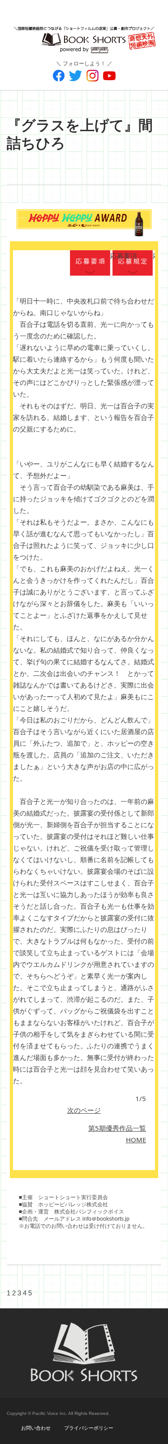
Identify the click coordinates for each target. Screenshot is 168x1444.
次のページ (84, 1110)
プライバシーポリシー (88, 1428)
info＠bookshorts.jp (105, 1219)
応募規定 (132, 263)
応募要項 (90, 263)
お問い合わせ (36, 1428)
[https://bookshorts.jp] (84, 33)
